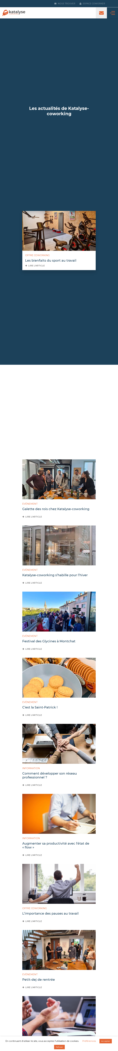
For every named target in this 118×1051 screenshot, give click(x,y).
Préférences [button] (89, 1041)
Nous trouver (66, 3)
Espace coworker (94, 3)
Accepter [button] (105, 1041)
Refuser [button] (59, 1047)
